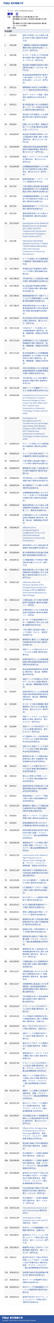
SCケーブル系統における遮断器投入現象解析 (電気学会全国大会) (35, 446)
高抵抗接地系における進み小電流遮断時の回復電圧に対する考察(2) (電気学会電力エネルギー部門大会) (35, 573)
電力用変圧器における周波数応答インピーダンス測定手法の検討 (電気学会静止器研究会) (35, 107)
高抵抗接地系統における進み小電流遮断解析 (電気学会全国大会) (35, 216)
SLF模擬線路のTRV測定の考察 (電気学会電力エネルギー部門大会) (35, 562)
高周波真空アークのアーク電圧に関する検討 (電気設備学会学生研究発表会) (35, 798)
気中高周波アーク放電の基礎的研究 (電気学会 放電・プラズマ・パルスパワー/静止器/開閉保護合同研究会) (35, 1164)
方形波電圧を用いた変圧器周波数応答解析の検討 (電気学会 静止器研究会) (35, 999)
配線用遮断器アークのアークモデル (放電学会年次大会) (35, 180)
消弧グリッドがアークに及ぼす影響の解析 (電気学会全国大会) (35, 816)
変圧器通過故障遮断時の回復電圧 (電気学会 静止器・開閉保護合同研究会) (35, 672)
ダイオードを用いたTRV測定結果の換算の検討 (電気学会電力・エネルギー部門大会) (35, 57)
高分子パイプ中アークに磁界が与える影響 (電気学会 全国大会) (35, 1046)
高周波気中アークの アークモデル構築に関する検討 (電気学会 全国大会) (36, 1056)
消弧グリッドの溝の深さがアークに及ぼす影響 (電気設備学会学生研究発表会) (35, 769)
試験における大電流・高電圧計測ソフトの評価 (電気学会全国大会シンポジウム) (35, 127)
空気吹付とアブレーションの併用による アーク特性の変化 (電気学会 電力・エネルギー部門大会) (35, 1239)
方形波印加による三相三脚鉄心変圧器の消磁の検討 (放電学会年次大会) (35, 380)
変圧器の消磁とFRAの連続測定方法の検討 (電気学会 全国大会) (35, 1146)
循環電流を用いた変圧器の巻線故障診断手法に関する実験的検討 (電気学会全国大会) (35, 922)
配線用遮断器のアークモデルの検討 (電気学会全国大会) (35, 207)
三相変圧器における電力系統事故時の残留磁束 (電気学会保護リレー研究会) (35, 602)
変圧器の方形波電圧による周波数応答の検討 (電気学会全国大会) (35, 117)
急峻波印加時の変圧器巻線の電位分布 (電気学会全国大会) (35, 1273)
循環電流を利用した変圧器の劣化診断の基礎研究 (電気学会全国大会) (35, 471)
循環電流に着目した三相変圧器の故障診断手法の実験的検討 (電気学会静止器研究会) (35, 808)
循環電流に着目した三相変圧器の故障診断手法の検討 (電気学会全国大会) (35, 642)
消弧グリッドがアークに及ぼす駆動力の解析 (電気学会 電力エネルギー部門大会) (35, 719)
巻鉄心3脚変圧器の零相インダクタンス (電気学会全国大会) (35, 913)
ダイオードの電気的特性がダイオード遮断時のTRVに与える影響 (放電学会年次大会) (35, 622)
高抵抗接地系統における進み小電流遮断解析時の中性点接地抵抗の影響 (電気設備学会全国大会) (35, 309)
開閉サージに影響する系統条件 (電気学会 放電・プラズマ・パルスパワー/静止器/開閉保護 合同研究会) (35, 1094)
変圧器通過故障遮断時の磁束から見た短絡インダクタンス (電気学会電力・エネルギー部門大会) (35, 78)
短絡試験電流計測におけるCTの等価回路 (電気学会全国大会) (35, 824)
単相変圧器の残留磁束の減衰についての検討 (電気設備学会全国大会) (35, 271)
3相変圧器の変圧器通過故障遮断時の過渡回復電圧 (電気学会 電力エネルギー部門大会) (36, 149)
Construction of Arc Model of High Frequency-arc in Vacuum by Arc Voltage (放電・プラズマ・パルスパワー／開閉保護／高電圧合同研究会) (35, 860)
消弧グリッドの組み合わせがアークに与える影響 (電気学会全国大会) (35, 652)
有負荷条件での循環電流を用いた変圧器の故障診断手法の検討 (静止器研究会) (35, 873)
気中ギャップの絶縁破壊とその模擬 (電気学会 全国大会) (35, 1228)
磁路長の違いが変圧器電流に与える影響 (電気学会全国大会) (35, 930)
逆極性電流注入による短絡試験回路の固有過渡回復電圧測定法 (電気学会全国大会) (35, 662)
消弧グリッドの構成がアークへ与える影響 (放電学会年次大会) (35, 389)
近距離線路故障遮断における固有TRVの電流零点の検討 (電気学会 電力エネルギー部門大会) (35, 170)
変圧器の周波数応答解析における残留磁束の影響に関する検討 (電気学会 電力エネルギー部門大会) (35, 138)
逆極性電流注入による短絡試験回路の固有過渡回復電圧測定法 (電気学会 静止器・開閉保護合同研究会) (35, 695)
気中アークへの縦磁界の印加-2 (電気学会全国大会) (35, 1281)
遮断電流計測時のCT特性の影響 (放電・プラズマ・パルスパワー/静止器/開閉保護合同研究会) (35, 940)
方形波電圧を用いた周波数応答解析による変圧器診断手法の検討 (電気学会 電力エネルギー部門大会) (35, 1119)
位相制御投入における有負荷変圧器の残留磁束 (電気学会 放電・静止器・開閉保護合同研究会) (35, 519)
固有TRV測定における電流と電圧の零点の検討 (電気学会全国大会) (35, 38)
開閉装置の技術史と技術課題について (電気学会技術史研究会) (35, 88)
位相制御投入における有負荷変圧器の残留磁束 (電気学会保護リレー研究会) (35, 612)
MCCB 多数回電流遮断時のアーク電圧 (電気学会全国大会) (35, 905)
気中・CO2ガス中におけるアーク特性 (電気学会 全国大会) (35, 1027)
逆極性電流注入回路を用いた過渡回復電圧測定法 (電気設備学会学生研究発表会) (35, 788)
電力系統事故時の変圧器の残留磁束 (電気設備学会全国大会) (35, 553)
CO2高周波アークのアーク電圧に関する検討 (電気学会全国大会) (35, 890)
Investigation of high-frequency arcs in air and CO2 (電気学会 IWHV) (35, 1220)
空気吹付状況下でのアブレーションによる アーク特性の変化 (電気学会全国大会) (35, 1299)
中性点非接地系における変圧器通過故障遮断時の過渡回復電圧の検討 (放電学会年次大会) (35, 371)
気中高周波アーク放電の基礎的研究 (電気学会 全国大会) (35, 1154)
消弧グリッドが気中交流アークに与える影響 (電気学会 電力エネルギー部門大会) (35, 729)
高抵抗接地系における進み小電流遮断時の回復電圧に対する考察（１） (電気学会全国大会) (35, 508)
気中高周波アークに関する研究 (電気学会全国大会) (35, 486)
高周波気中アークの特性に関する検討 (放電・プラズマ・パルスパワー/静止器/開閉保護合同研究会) (35, 846)
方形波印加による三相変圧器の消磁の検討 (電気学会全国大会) (35, 479)
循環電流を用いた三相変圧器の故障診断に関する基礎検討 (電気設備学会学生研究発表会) (35, 759)
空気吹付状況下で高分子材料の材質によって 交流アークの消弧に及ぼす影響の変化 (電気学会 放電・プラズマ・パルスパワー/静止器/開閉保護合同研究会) (36, 1262)
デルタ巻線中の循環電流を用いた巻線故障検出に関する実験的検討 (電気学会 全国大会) (35, 1019)
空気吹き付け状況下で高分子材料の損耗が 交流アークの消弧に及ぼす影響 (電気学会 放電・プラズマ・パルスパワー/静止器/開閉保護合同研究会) (35, 1178)
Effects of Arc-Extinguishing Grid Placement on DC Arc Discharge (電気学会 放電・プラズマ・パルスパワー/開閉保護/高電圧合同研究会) (35, 1133)
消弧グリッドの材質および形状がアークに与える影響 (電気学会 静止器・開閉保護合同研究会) (35, 683)
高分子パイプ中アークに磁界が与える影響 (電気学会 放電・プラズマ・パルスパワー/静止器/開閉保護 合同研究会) (35, 1107)
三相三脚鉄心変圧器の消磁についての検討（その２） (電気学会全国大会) (35, 632)
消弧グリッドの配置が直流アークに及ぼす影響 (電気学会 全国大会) (35, 1036)
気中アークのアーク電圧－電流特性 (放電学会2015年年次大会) (35, 97)
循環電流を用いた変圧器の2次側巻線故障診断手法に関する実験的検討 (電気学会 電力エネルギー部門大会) (35, 953)
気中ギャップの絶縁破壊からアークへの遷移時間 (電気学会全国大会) (35, 1289)
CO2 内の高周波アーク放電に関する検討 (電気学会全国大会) (35, 881)
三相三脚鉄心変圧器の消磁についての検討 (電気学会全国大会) (35, 462)
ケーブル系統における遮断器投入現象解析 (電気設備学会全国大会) (35, 261)
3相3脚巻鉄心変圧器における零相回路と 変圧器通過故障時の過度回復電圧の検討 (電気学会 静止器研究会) (36, 987)
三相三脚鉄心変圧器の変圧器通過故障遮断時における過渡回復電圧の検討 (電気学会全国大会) (35, 189)
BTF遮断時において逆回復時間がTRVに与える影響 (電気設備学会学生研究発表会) (35, 739)
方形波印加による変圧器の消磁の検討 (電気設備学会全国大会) (35, 279)
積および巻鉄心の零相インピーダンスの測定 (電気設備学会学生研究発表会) (35, 778)
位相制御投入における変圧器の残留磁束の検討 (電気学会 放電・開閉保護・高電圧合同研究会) (35, 344)
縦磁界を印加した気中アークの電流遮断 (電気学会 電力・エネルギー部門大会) (35, 1250)
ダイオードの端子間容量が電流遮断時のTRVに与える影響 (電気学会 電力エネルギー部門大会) (35, 708)
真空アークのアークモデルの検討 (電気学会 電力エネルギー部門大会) (35, 159)
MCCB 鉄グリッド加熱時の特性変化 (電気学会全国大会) (35, 898)
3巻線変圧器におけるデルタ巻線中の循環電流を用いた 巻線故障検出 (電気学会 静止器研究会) (35, 975)
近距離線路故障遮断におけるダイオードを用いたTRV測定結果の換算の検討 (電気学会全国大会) (35, 496)
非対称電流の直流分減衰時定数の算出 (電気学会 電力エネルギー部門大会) (35, 321)
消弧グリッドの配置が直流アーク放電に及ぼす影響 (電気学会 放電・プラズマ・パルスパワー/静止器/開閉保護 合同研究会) (36, 1080)
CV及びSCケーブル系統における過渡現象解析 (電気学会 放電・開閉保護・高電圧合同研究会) (35, 332)
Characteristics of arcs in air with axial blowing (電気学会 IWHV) (36, 1210)
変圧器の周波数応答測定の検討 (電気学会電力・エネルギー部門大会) (35, 67)
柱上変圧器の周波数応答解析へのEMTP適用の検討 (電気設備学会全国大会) (35, 288)
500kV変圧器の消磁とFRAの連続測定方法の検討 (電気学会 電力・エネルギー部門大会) (35, 1190)
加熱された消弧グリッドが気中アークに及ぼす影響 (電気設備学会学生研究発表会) (35, 749)
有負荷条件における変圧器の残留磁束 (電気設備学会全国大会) (35, 546)
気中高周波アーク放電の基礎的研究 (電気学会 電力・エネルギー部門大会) (35, 1200)
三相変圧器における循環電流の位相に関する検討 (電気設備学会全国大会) (35, 964)
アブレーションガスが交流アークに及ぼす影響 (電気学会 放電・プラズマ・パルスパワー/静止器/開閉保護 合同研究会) (35, 1067)
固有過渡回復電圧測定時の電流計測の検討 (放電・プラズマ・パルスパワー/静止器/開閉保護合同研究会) (35, 834)
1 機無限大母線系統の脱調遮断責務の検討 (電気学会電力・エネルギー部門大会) (35, 48)
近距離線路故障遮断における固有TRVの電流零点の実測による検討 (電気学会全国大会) (35, 199)
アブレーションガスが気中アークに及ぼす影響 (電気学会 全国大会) (35, 1009)
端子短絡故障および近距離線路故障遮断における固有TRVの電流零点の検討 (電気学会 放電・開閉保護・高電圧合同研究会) (35, 358)
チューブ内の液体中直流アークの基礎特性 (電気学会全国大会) (35, 454)
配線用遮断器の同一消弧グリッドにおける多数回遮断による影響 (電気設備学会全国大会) (35, 298)
